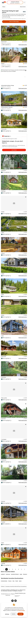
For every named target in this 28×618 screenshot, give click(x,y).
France (9, 581)
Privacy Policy (21, 610)
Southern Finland (15, 574)
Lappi (21, 574)
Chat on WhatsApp (14, 21)
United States (4, 581)
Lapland (3, 574)
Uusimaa (8, 574)
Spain (20, 581)
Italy (13, 581)
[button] (15, 2)
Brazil (16, 581)
